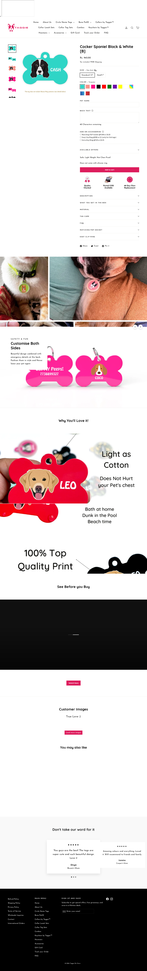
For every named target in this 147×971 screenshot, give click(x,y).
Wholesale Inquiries (16, 915)
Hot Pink (93, 86)
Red (104, 86)
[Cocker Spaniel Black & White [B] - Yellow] (28, 798)
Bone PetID (84, 22)
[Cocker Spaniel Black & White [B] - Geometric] (36, 798)
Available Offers (89, 150)
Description (86, 196)
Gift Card (75, 33)
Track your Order (92, 33)
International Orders (16, 923)
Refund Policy (13, 899)
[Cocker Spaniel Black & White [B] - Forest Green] (23, 798)
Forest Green (109, 86)
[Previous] (135, 327)
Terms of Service (14, 911)
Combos (80, 28)
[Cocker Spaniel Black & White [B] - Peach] (12, 798)
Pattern (131, 86)
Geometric (82, 93)
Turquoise (82, 86)
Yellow (120, 86)
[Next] (140, 327)
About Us (47, 22)
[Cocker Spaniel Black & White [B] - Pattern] (33, 798)
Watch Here (73, 683)
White (125, 86)
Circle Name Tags (64, 22)
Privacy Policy (13, 907)
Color (87, 82)
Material (84, 209)
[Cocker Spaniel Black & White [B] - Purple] (25, 798)
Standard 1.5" (87, 75)
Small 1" (100, 75)
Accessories (59, 33)
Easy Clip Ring (87, 237)
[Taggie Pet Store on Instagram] (111, 898)
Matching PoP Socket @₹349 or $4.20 (96, 134)
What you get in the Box (93, 203)
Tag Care (84, 216)
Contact (11, 919)
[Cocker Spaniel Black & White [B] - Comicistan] (9, 800)
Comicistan (87, 93)
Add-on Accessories (90, 132)
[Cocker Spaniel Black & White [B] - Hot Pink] (14, 798)
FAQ (106, 33)
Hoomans (43, 33)
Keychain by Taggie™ (99, 28)
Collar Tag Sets (66, 28)
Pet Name (85, 101)
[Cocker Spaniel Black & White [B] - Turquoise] (9, 798)
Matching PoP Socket (91, 230)
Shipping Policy (14, 903)
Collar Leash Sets (46, 28)
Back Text (85, 111)
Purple (115, 86)
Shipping (98, 62)
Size (87, 70)
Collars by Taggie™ (105, 22)
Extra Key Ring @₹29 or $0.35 (93, 140)
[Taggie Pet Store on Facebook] (107, 898)
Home (36, 22)
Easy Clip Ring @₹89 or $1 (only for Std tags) (99, 137)
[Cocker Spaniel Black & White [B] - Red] (20, 798)
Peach (87, 86)
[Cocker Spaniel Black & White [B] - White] (31, 798)
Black (98, 86)
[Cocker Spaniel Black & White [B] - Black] (17, 798)
